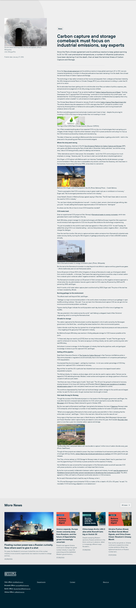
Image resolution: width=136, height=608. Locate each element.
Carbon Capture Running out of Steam (108, 92)
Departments (41, 582)
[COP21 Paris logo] (92, 121)
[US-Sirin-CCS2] (92, 176)
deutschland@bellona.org (22, 589)
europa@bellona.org (22, 585)
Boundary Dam (123, 419)
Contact (72, 582)
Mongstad (60, 403)
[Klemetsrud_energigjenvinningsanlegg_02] (92, 251)
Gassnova (114, 406)
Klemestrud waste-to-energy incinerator (105, 214)
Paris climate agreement (71, 71)
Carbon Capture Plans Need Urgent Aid (113, 102)
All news (124, 505)
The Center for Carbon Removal (89, 355)
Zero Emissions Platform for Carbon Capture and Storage (103, 146)
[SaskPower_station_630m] (92, 434)
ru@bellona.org (19, 592)
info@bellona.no (18, 582)
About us (106, 582)
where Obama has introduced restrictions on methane (93, 454)
